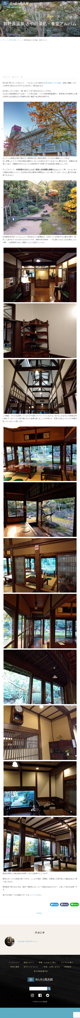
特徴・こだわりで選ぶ (48, 962)
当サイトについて (31, 967)
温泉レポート (29, 962)
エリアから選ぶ (67, 962)
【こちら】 (33, 895)
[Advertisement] (40, 57)
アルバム (20, 40)
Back (40, 913)
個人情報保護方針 (41, 971)
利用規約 (68, 967)
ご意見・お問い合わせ (51, 967)
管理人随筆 (12, 40)
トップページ (14, 962)
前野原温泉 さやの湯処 (52, 83)
